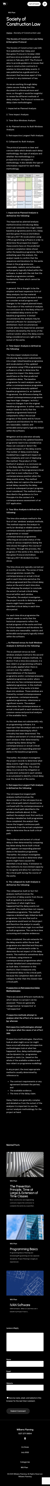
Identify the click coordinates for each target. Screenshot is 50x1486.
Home (9, 33)
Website (9, 1383)
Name (9, 1359)
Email (9, 1371)
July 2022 (25, 1452)
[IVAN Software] (25, 1294)
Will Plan (11, 13)
